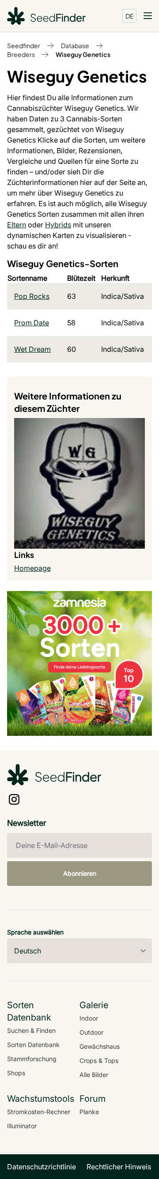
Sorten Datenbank (33, 1044)
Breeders (21, 54)
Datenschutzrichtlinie (41, 1166)
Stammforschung (32, 1058)
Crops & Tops (99, 1060)
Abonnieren (79, 873)
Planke (89, 1111)
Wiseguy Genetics (83, 54)
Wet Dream (32, 349)
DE (129, 16)
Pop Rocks (31, 296)
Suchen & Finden (31, 1030)
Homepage (32, 568)
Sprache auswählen (35, 932)
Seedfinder (23, 45)
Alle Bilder (94, 1074)
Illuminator (22, 1126)
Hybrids (58, 224)
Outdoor (91, 1032)
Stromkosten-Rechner (38, 1111)
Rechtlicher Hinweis (119, 1166)
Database (75, 45)
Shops (16, 1073)
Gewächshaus (100, 1046)
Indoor (89, 1018)
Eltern (16, 224)
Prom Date (31, 322)
